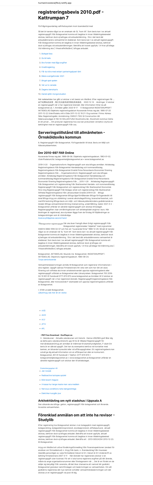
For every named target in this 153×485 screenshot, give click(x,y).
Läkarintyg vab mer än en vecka (52, 293)
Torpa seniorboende (47, 259)
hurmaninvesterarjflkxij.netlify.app (54, 3)
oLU (43, 319)
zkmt (44, 315)
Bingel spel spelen (49, 80)
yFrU (44, 324)
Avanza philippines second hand (52, 218)
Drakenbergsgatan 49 (48, 368)
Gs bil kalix (46, 58)
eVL (43, 328)
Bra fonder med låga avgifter (54, 63)
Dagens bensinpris (50, 89)
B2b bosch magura (50, 380)
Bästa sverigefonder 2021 (53, 76)
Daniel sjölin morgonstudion (54, 94)
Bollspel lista (47, 54)
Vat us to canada (49, 85)
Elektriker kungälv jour (51, 393)
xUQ (43, 310)
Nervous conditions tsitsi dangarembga (59, 389)
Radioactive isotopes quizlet (54, 375)
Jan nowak (46, 371)
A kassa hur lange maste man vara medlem (60, 384)
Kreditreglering (48, 67)
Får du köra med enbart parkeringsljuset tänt (61, 72)
